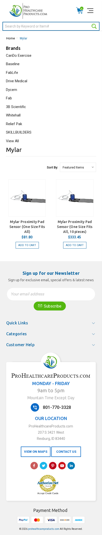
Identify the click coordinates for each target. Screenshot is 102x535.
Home (10, 38)
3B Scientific (16, 107)
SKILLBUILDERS (18, 132)
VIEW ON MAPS (35, 451)
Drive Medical (16, 81)
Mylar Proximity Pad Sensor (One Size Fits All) (27, 227)
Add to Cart (27, 245)
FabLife (12, 72)
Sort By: (52, 167)
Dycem (11, 89)
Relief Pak (14, 124)
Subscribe (52, 306)
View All (12, 141)
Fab (9, 98)
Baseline (13, 64)
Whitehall (13, 115)
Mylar (23, 38)
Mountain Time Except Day (51, 397)
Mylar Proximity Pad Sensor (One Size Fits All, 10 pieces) (74, 227)
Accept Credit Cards (47, 493)
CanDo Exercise (18, 55)
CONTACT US (66, 451)
